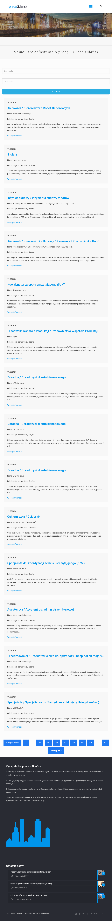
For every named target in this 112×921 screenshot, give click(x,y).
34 (40, 742)
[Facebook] (79, 913)
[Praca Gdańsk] (18, 6)
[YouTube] (91, 913)
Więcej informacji (14, 136)
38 (73, 742)
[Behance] (95, 913)
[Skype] (75, 913)
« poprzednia (12, 742)
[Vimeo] (87, 913)
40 (90, 742)
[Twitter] (83, 913)
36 (57, 742)
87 (105, 742)
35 (48, 742)
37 (65, 742)
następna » (56, 750)
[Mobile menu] (90, 6)
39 (82, 742)
